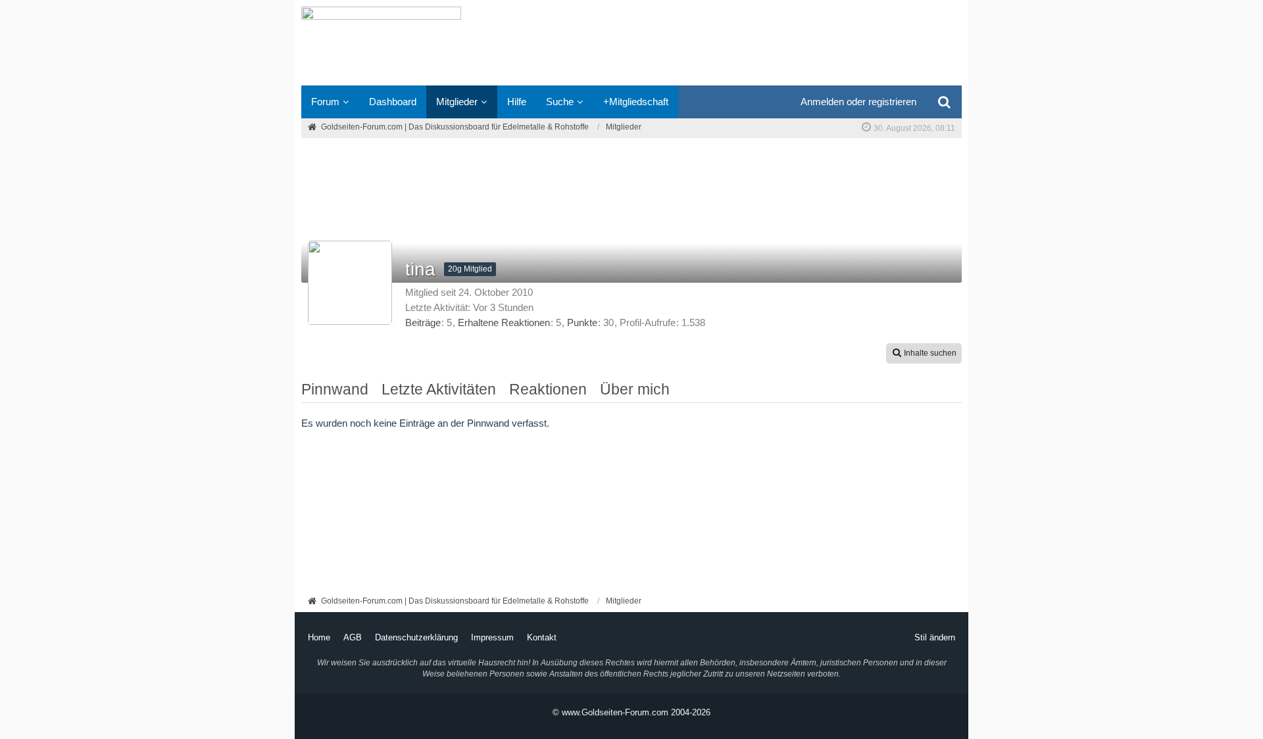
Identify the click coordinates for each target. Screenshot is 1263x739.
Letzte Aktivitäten (439, 389)
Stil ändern (934, 637)
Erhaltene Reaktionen (504, 322)
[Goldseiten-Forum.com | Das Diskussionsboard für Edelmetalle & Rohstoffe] (631, 43)
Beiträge (423, 322)
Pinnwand (334, 389)
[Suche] (944, 101)
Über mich (635, 389)
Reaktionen (548, 389)
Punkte (582, 322)
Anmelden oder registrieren (858, 101)
